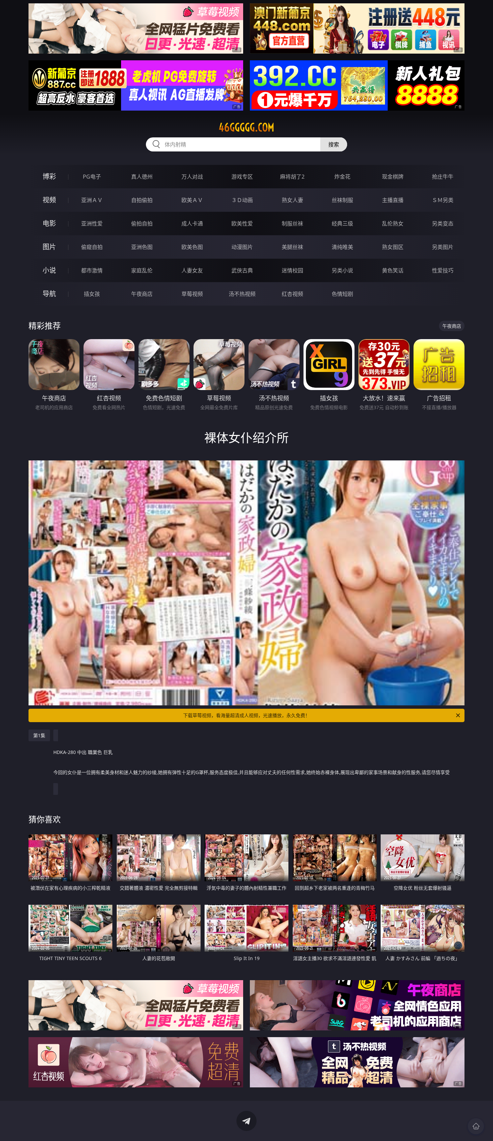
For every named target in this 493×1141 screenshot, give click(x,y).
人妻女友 (192, 270)
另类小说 (342, 270)
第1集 (39, 735)
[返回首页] (476, 1126)
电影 (49, 223)
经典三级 (342, 223)
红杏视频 (292, 294)
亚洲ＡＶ (92, 200)
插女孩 (92, 294)
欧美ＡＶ (192, 200)
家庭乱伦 (142, 270)
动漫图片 (242, 247)
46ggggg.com (246, 127)
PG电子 (92, 176)
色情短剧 (342, 294)
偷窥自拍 (92, 247)
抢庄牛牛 (442, 176)
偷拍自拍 (142, 223)
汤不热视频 (242, 294)
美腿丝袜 (292, 247)
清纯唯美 (342, 247)
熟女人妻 (292, 200)
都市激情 (92, 270)
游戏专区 (242, 176)
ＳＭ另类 (442, 200)
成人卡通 (192, 223)
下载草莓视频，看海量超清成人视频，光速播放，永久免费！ (246, 715)
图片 (49, 246)
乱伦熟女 (392, 223)
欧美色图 (192, 247)
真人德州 (142, 176)
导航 (49, 293)
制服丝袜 (292, 223)
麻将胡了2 (292, 176)
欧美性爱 (242, 223)
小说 (49, 270)
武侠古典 (242, 270)
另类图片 (442, 247)
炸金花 (342, 176)
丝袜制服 (342, 200)
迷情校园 (292, 270)
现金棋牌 (392, 176)
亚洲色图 (142, 247)
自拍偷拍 (142, 200)
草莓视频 (192, 294)
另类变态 (442, 223)
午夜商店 (142, 294)
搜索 (333, 144)
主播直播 (392, 200)
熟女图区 (392, 247)
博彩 (49, 176)
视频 (49, 199)
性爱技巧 (442, 270)
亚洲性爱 (92, 223)
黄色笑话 (392, 270)
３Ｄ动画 (242, 200)
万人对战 (192, 176)
